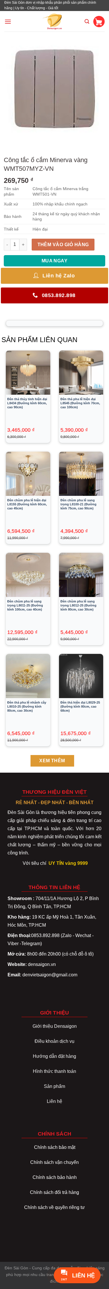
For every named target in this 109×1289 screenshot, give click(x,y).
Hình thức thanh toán (54, 1071)
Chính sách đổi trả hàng (54, 1192)
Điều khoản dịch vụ (54, 1041)
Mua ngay (55, 260)
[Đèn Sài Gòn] (54, 21)
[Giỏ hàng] (99, 21)
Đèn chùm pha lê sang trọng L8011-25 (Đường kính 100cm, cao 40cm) (25, 605)
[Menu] (7, 21)
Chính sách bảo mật (54, 1147)
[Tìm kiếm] (87, 21)
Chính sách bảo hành (55, 1177)
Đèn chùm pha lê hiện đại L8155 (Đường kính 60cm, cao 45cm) (27, 504)
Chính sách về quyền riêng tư (54, 1207)
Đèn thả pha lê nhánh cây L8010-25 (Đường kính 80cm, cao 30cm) (26, 706)
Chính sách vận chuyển (54, 1162)
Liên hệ (54, 1101)
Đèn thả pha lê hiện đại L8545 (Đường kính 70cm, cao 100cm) (80, 403)
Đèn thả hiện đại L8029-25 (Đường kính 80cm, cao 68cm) (80, 706)
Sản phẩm (54, 1086)
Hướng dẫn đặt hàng (54, 1056)
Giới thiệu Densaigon (55, 1026)
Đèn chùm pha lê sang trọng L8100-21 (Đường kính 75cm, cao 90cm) (78, 504)
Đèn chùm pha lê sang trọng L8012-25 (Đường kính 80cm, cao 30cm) (78, 605)
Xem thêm (52, 760)
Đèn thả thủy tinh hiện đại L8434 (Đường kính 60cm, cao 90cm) (27, 403)
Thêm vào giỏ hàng (63, 244)
